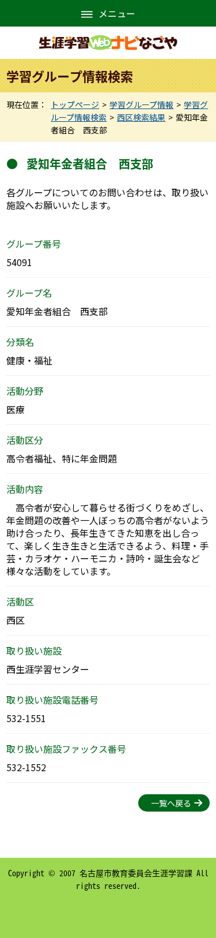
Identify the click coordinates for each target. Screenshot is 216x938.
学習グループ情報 (141, 104)
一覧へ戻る (171, 803)
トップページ (75, 104)
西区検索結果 (141, 117)
